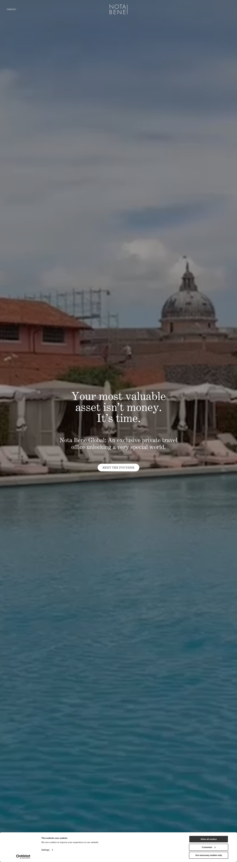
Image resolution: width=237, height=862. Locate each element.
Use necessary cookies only (208, 855)
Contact (11, 9)
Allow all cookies (209, 839)
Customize (207, 847)
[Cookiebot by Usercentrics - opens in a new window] (23, 857)
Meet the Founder (118, 467)
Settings (45, 850)
